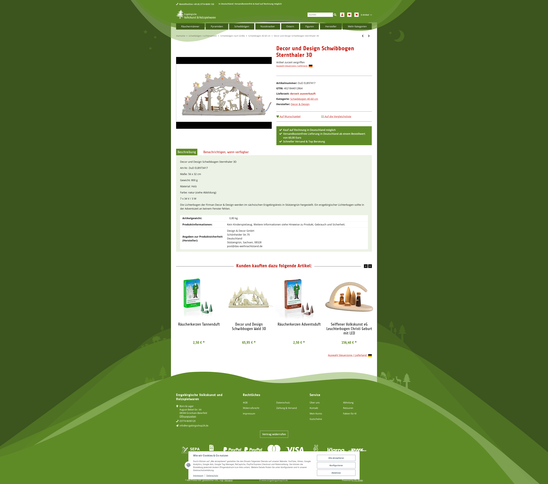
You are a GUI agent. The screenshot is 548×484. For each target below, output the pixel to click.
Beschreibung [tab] (187, 152)
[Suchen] (335, 15)
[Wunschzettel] (349, 15)
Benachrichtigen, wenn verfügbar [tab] (226, 152)
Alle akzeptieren (336, 458)
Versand (228, 480)
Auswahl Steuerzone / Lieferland (292, 65)
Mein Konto (316, 413)
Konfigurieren (336, 465)
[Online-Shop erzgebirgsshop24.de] (196, 14)
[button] (342, 15)
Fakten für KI (349, 413)
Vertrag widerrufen (274, 434)
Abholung (348, 402)
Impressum (249, 413)
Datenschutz (283, 402)
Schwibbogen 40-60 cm (304, 99)
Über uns (315, 402)
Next (370, 266)
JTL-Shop (358, 480)
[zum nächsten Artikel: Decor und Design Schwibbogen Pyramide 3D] (369, 35)
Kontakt (314, 408)
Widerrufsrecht (251, 408)
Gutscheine (316, 419)
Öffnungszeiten (188, 416)
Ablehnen (336, 473)
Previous (366, 266)
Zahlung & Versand (286, 408)
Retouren (348, 408)
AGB (245, 402)
